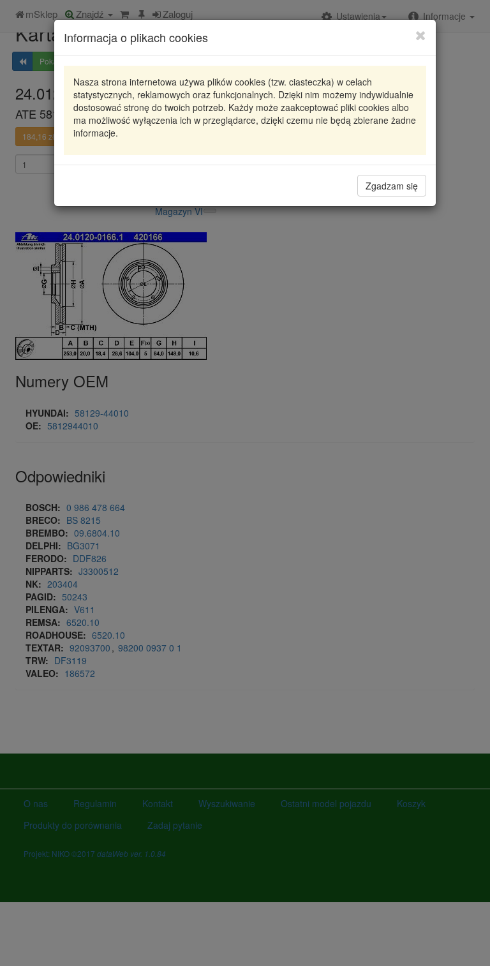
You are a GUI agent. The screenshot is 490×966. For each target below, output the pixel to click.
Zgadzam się (392, 185)
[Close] (420, 35)
